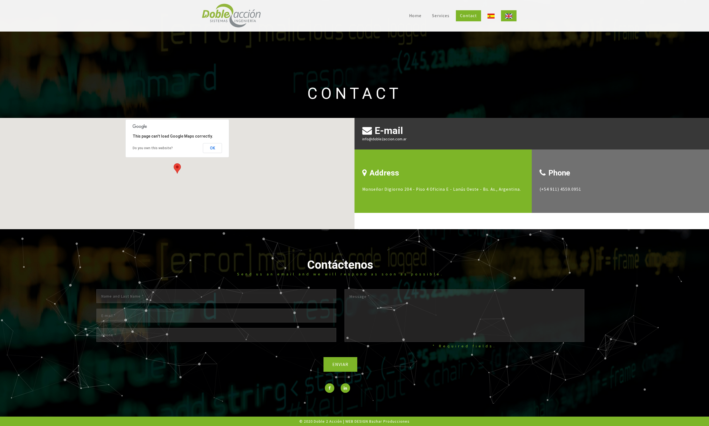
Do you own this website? (153, 148)
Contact (468, 15)
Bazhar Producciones (389, 421)
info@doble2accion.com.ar (384, 138)
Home (415, 15)
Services (440, 15)
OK (212, 148)
